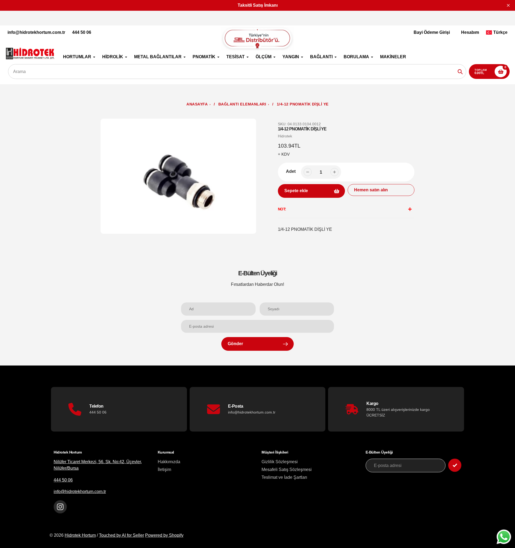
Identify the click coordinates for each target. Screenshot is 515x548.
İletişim (164, 469)
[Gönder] (454, 465)
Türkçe (500, 32)
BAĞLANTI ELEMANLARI (242, 104)
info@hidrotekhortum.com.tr (36, 32)
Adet (291, 171)
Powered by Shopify (164, 535)
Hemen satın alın (371, 190)
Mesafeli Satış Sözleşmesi (287, 469)
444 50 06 (81, 32)
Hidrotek (285, 136)
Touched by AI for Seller (121, 535)
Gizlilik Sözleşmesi (280, 461)
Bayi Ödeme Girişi (432, 32)
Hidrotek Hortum (80, 535)
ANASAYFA (197, 104)
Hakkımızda (169, 461)
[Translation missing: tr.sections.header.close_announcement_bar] (508, 5)
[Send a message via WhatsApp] (503, 536)
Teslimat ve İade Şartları (284, 477)
